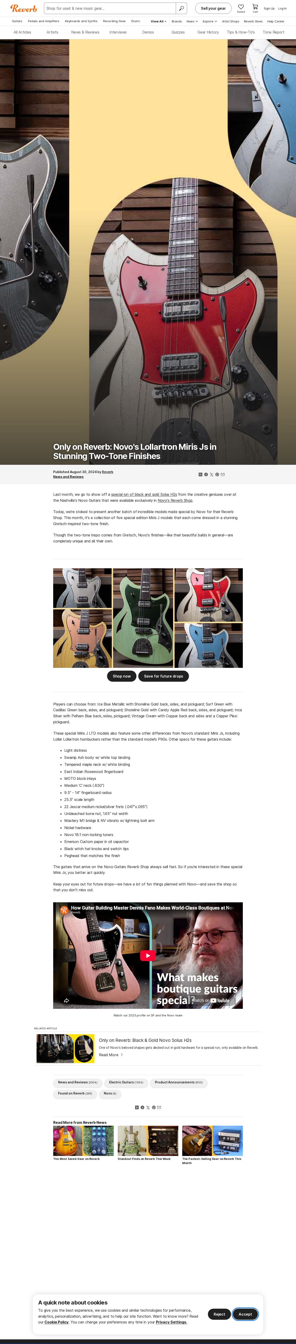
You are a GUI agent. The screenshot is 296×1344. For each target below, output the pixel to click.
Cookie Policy (56, 1322)
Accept (245, 1314)
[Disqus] (148, 1234)
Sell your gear (213, 8)
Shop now (122, 676)
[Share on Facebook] (206, 475)
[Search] (181, 8)
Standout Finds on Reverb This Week (144, 1159)
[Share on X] (211, 475)
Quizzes (178, 32)
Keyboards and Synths (81, 21)
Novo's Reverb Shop (175, 500)
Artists (52, 32)
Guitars (17, 21)
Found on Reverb (75, 1093)
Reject (219, 1314)
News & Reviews (85, 32)
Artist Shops (230, 21)
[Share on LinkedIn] (200, 475)
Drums (135, 21)
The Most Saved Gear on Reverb (76, 1159)
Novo (110, 1093)
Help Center (275, 21)
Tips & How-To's (241, 32)
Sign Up (269, 8)
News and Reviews (68, 477)
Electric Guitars (126, 1082)
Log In (282, 8)
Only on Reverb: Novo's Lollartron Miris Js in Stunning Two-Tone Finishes (134, 451)
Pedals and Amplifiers (43, 21)
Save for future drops (163, 676)
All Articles (22, 32)
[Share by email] (222, 475)
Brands (177, 21)
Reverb (107, 472)
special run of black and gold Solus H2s (144, 494)
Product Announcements (179, 1082)
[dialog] (148, 1314)
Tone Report (273, 32)
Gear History (208, 32)
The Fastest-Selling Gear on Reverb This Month (211, 1161)
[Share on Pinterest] (217, 475)
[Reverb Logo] (23, 8)
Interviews (118, 32)
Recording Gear (114, 21)
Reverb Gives (253, 21)
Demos (148, 32)
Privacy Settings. (171, 1322)
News (190, 21)
